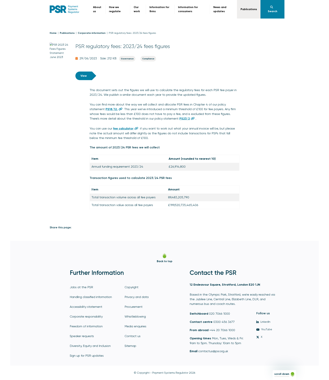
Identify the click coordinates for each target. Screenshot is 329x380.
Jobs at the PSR (81, 287)
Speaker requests (82, 336)
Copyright (131, 287)
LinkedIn (265, 321)
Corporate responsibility (86, 316)
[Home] (64, 9)
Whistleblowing (135, 316)
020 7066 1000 (219, 313)
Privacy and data (137, 297)
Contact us (133, 336)
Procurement (134, 306)
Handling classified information (91, 297)
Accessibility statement (86, 306)
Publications (67, 33)
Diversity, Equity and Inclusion (90, 346)
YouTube (266, 329)
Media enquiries (135, 326)
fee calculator (123, 128)
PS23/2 (184, 118)
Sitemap (130, 346)
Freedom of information (86, 326)
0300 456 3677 (224, 322)
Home (53, 33)
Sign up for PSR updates (87, 355)
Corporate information (92, 33)
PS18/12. (112, 109)
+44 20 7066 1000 (222, 330)
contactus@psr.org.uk (213, 351)
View (84, 75)
